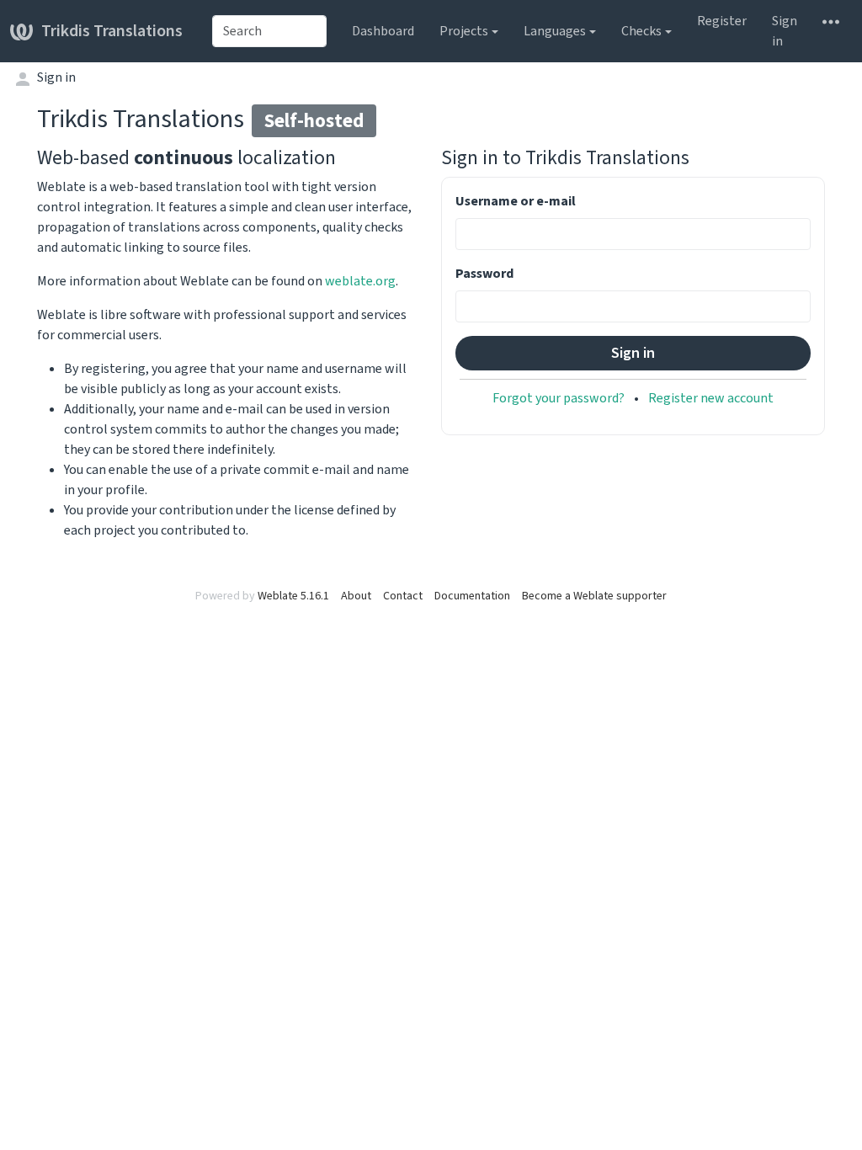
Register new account (711, 398)
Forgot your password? (558, 398)
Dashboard (383, 31)
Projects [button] (463, 31)
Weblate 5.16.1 (293, 596)
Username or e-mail (515, 201)
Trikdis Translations (112, 30)
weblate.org (360, 281)
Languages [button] (555, 31)
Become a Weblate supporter (594, 596)
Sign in (784, 31)
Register (722, 20)
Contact (403, 596)
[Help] (831, 21)
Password (484, 273)
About (356, 596)
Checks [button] (641, 31)
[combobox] (269, 31)
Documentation (472, 596)
